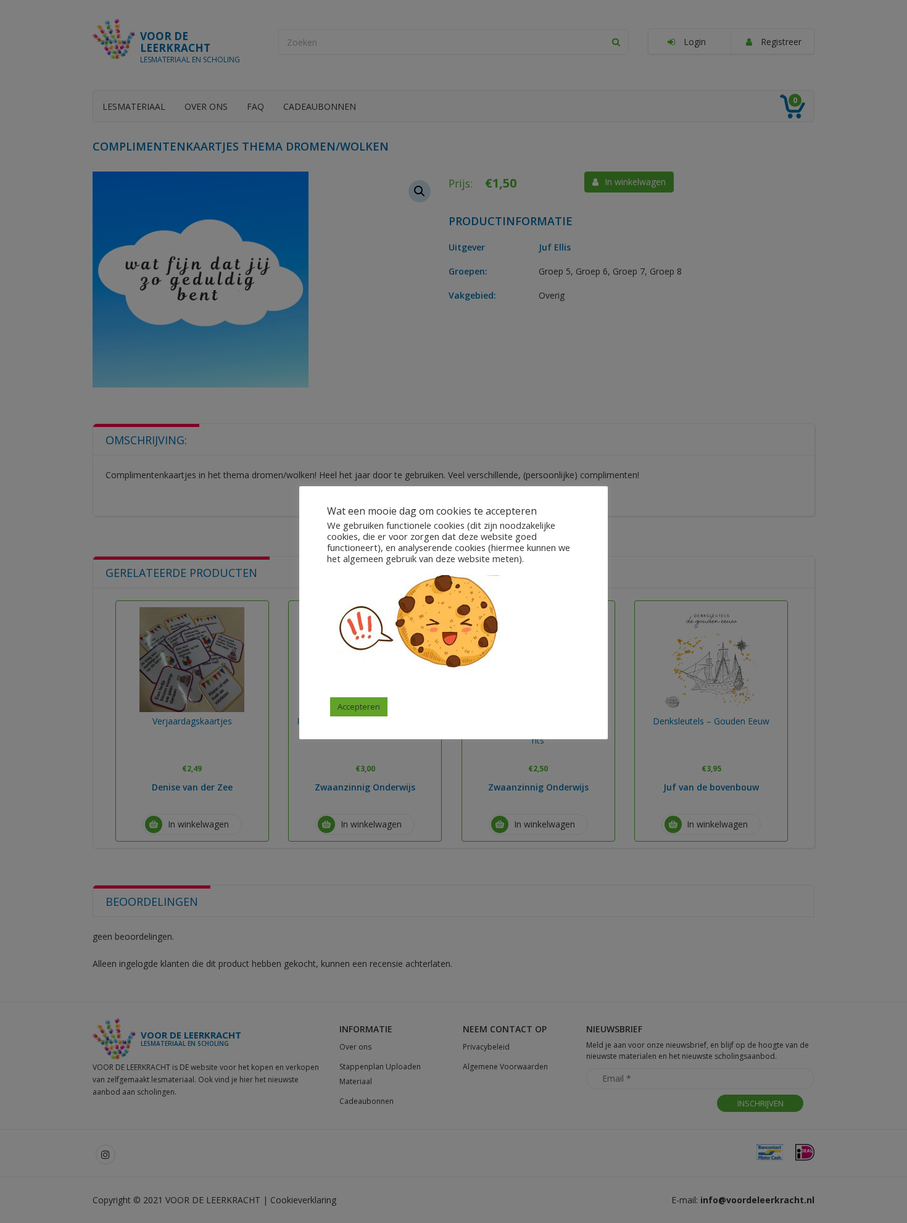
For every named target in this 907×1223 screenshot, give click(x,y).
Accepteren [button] (359, 706)
